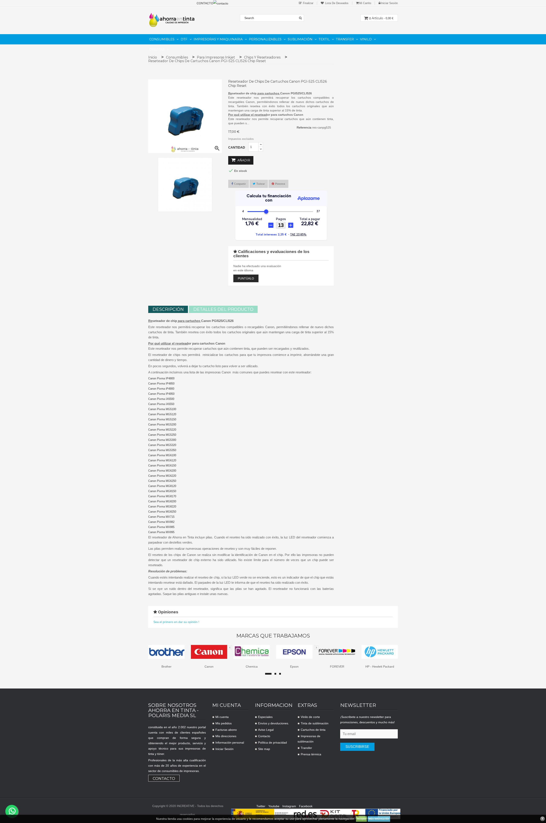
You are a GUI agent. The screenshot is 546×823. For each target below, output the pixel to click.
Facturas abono (226, 729)
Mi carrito (365, 3)
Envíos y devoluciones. (273, 723)
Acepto (361, 818)
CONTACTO (205, 3)
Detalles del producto (223, 309)
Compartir (240, 183)
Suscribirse (357, 746)
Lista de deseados (336, 3)
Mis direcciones (225, 736)
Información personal (229, 742)
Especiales (265, 717)
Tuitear (260, 183)
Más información (379, 818)
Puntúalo (246, 278)
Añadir (243, 160)
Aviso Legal (266, 729)
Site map (264, 749)
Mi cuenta (222, 717)
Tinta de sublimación (314, 723)
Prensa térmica (311, 754)
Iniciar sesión (389, 3)
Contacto (164, 778)
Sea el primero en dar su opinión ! (176, 622)
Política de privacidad (272, 742)
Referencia (304, 127)
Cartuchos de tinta (313, 729)
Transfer (306, 748)
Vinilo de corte (310, 717)
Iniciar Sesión (224, 749)
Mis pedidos (223, 723)
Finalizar (307, 3)
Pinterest (280, 183)
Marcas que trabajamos (273, 635)
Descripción (168, 309)
